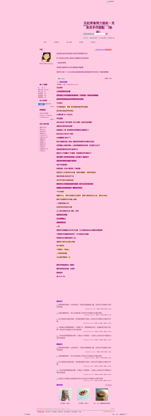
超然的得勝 (63, 82)
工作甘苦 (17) (43, 135)
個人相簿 (69, 42)
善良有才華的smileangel (46, 63)
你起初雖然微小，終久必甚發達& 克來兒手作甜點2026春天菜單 (80, 313)
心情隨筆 (58, 84)
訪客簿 (81, 42)
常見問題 (54, 412)
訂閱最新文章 (111, 38)
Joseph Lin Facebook (46, 115)
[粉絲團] (25, 414)
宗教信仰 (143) (44, 149)
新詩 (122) (43, 129)
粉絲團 (28, 414)
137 (45, 97)
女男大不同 (48, 104)
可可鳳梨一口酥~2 (65, 403)
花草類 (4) (42, 147)
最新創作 (59, 301)
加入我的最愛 (102, 38)
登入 (114, 414)
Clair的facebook (44, 117)
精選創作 (59, 344)
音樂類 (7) (42, 141)
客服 (80, 412)
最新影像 (59, 385)
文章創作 (56, 42)
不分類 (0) (42, 151)
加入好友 (85, 38)
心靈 (64, 84)
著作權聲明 (67, 412)
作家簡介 (93, 42)
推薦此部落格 (93, 38)
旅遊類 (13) (43, 143)
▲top (112, 408)
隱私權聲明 (74, 412)
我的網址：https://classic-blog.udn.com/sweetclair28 (96, 25)
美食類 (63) (43, 145)
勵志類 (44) (43, 133)
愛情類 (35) (43, 139)
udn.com (112, 411)
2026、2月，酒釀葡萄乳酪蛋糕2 (101, 403)
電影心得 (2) (43, 127)
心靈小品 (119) (44, 137)
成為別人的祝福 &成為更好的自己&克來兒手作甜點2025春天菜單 (81, 378)
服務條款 (60, 412)
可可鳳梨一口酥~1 (84, 403)
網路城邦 (111, 1)
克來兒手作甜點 (44, 113)
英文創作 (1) (43, 131)
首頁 (45, 42)
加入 (117, 414)
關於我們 (48, 412)
